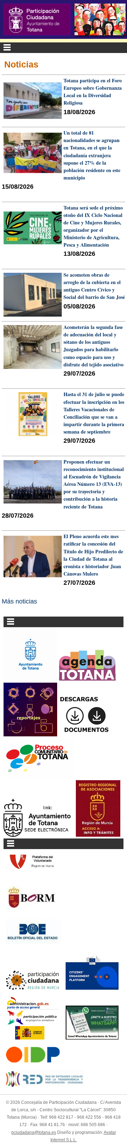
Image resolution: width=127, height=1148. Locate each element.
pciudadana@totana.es (33, 1132)
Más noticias (19, 601)
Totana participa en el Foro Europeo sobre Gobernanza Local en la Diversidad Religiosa (93, 91)
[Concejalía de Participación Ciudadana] (37, 19)
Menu (63, 47)
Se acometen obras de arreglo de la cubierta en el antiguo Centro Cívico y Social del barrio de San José (94, 286)
